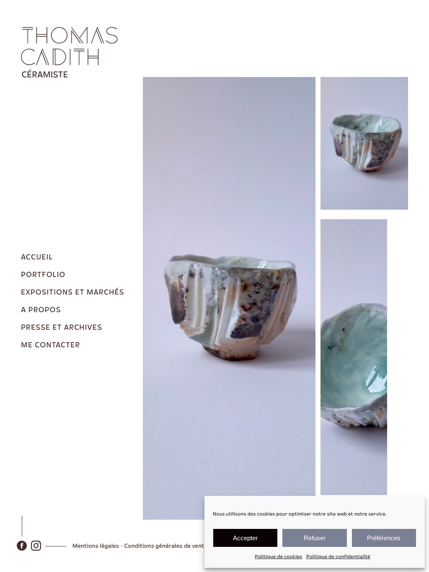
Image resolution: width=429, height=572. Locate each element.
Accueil (37, 257)
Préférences (384, 537)
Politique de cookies (278, 556)
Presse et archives (61, 327)
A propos (41, 310)
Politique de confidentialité (338, 556)
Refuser (315, 537)
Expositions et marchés (72, 292)
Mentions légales (95, 546)
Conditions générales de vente (165, 546)
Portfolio (43, 275)
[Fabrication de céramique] (71, 52)
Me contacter (50, 345)
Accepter (245, 537)
